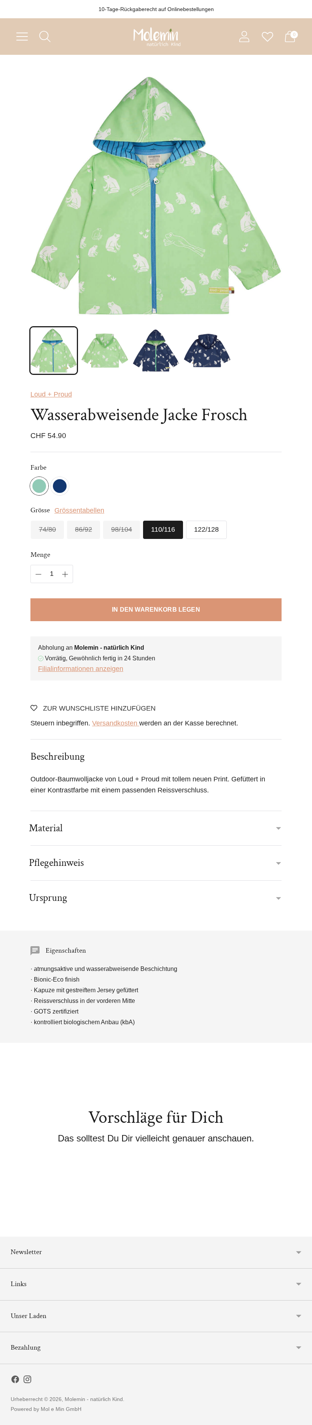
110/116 (163, 529)
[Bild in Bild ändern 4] (207, 350)
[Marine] (60, 486)
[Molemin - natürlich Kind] (156, 36)
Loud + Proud (51, 394)
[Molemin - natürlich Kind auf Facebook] (15, 1381)
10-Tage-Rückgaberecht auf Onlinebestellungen (156, 9)
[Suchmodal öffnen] (45, 36)
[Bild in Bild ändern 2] (104, 350)
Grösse (40, 510)
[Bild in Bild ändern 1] (53, 350)
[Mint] (39, 486)
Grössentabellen (79, 510)
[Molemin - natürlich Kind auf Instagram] (27, 1381)
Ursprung (48, 897)
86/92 (83, 529)
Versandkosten (115, 723)
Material (46, 828)
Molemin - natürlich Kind (94, 1399)
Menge (40, 554)
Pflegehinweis (56, 862)
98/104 (121, 529)
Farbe (38, 467)
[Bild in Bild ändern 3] (156, 350)
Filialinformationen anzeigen (80, 669)
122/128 (206, 529)
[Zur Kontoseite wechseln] (244, 36)
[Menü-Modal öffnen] (22, 36)
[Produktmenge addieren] (65, 574)
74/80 (47, 529)
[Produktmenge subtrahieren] (38, 574)
